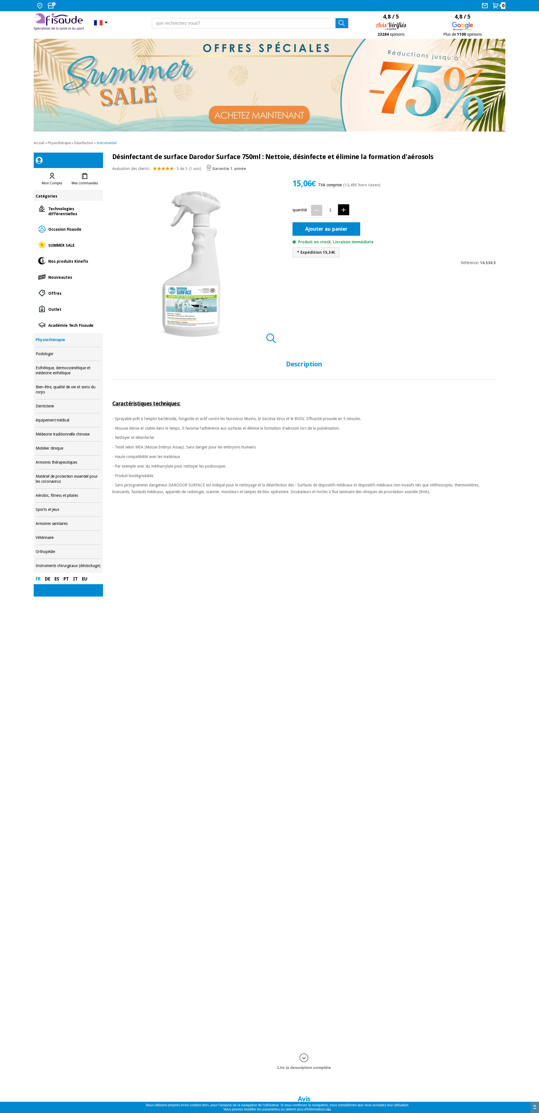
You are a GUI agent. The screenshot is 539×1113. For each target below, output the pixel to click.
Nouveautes (68, 277)
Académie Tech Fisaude (68, 325)
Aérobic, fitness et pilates (68, 495)
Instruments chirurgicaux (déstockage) (68, 566)
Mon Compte (52, 183)
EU (84, 579)
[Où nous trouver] (40, 5)
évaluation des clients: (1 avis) (156, 168)
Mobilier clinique (68, 448)
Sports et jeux (68, 509)
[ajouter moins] (316, 210)
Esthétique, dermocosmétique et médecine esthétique (68, 370)
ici (328, 1109)
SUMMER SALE (68, 245)
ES (56, 579)
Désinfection (83, 143)
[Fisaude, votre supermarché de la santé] (60, 22)
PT (66, 579)
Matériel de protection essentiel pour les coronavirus (68, 479)
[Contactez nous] (485, 5)
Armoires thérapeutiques (68, 462)
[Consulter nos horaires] (52, 5)
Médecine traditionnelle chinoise (68, 434)
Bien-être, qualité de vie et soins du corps (68, 389)
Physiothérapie (59, 143)
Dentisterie (68, 406)
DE (47, 579)
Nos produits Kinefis (68, 261)
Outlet (68, 309)
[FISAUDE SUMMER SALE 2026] (269, 85)
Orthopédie (68, 552)
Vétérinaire (68, 538)
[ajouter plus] (343, 209)
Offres (68, 293)
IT (75, 579)
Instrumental (107, 143)
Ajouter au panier (326, 229)
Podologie (68, 354)
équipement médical (68, 420)
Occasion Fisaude (68, 229)
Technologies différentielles (68, 211)
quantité (300, 210)
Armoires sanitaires (68, 524)
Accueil (39, 143)
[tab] (52, 179)
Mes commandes (85, 183)
